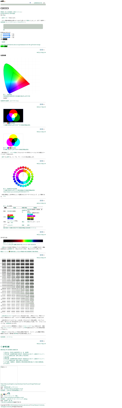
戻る (39, 52)
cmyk (2, 44)
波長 (3, 18)
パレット (7, 22)
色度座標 (3, 22)
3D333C (5, 39)
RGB (3, 13)
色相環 (3, 42)
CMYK (11, 13)
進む (43, 52)
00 (41, 52)
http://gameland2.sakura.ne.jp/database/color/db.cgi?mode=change (22, 44)
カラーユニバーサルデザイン (17, 22)
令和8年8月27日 (38, 3)
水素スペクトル (17, 12)
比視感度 (9, 12)
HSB (6, 13)
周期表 (2, 12)
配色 (14, 13)
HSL (8, 13)
